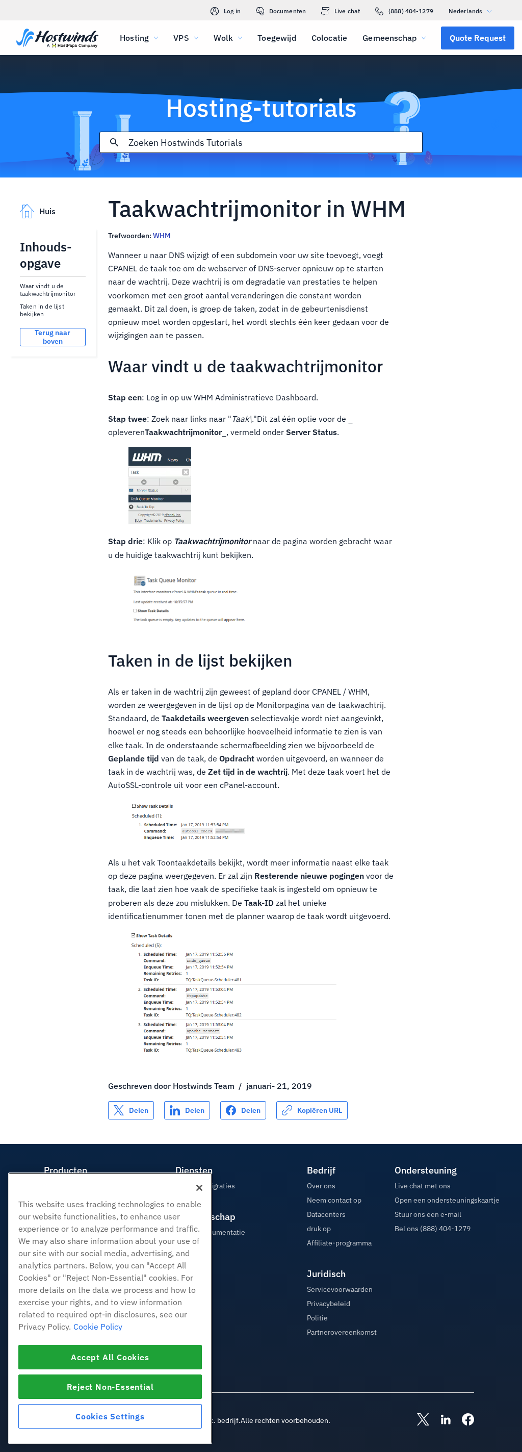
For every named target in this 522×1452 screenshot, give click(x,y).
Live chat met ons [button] (423, 1185)
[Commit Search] (114, 142)
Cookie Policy (97, 1326)
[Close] (199, 1188)
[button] (477, 37)
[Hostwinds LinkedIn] (440, 1420)
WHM (161, 235)
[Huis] (57, 39)
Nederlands (465, 11)
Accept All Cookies (110, 1357)
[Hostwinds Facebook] (463, 1420)
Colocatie (329, 38)
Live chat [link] (347, 11)
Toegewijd (276, 38)
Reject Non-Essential (110, 1387)
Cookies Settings (110, 1416)
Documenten (287, 11)
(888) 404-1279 (410, 11)
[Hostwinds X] (418, 1420)
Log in (232, 11)
